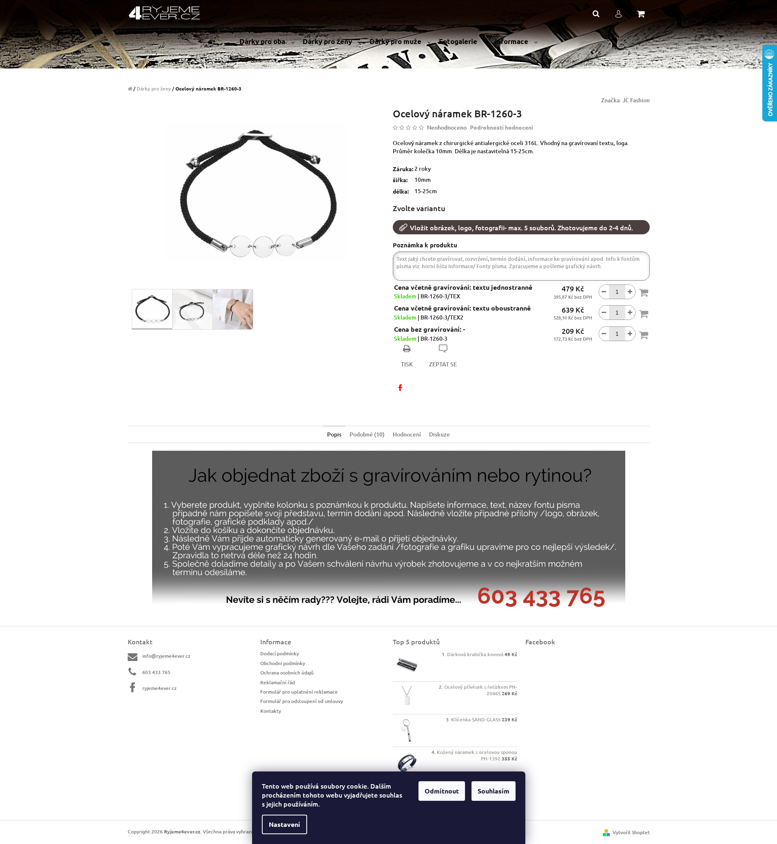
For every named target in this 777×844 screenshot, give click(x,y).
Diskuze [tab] (439, 434)
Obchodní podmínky (282, 663)
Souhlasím (493, 791)
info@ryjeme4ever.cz (166, 655)
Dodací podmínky (279, 653)
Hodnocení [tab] (407, 434)
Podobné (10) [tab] (367, 434)
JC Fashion (636, 100)
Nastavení (284, 824)
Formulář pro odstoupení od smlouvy (301, 701)
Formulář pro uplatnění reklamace (299, 691)
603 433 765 (156, 672)
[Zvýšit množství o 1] (630, 292)
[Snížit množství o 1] (604, 292)
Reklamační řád (277, 682)
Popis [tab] (334, 434)
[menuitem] (267, 42)
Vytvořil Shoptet (631, 832)
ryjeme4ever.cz (159, 688)
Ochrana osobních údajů (287, 672)
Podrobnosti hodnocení (501, 127)
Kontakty (270, 710)
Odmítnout (442, 791)
